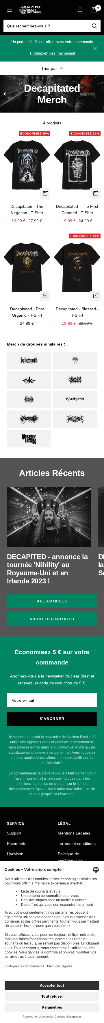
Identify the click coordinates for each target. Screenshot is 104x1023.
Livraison (15, 854)
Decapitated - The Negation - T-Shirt (26, 209)
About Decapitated (52, 619)
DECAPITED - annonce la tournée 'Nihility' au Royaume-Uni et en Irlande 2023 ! (47, 569)
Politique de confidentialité (70, 857)
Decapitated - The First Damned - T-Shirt (77, 209)
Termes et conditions (77, 843)
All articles (52, 601)
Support (14, 833)
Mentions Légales (74, 833)
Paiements (16, 843)
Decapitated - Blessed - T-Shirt (77, 312)
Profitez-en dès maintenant (52, 53)
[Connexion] (80, 10)
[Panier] (94, 9)
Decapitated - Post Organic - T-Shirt (27, 312)
